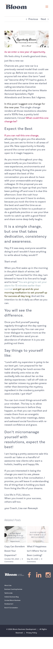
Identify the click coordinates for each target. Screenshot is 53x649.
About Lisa (7, 585)
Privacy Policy (31, 633)
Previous (33, 19)
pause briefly (11, 163)
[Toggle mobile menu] (47, 6)
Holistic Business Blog (11, 597)
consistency (36, 236)
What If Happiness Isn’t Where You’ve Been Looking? (32, 551)
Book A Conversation (11, 608)
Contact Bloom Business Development (12, 602)
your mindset (11, 403)
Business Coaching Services (13, 589)
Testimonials (8, 593)
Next (43, 19)
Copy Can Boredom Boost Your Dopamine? (10, 551)
